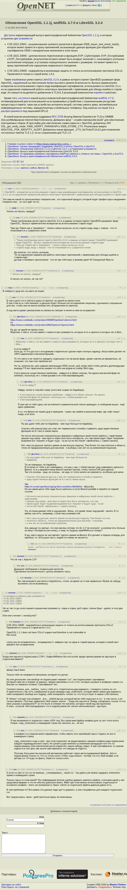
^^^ (40, 208)
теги (94, 5)
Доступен (9, 35)
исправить (109, 140)
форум (86, 5)
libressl (41, 168)
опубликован (19, 79)
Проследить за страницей (15, 887)
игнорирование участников (100, 805)
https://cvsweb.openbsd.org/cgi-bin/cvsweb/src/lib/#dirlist (53, 486)
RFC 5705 (57, 116)
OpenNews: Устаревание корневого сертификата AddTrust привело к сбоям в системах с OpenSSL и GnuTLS (65, 154)
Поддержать (105, 887)
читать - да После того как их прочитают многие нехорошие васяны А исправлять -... (75, 548)
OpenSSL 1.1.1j (90, 35)
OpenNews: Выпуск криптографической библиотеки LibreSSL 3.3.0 (42, 151)
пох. (14, 297)
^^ (37, 208)
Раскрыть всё (111, 183)
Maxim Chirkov (118, 884)
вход (97, 1)
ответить (33, 188)
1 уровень (81, 183)
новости (71, 5)
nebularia (13, 653)
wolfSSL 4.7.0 (106, 98)
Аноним (24, 237)
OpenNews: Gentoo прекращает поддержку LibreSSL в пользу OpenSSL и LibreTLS (51, 146)
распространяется (11, 111)
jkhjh (14, 208)
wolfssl (33, 168)
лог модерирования (119, 805)
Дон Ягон (21, 317)
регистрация (105, 1)
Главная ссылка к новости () (39, 144)
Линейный (93, 183)
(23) (19, 183)
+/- (101, 183)
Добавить (92, 887)
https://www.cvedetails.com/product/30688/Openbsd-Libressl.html (43, 320)
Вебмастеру (119, 887)
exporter (98, 92)
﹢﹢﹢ (41, 188)
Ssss (10, 288)
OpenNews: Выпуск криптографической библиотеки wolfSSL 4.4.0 (42, 156)
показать (32, 549)
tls (47, 168)
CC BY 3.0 (18, 161)
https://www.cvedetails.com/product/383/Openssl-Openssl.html (42, 325)
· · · (47, 188)
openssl (24, 168)
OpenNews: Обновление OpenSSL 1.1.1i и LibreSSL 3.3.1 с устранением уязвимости (51, 149)
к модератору (60, 188)
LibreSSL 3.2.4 (50, 79)
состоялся (24, 98)
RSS (122, 183)
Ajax (72, 183)
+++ (79, 5)
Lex (9, 188)
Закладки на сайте (11, 884)
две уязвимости (23, 38)
